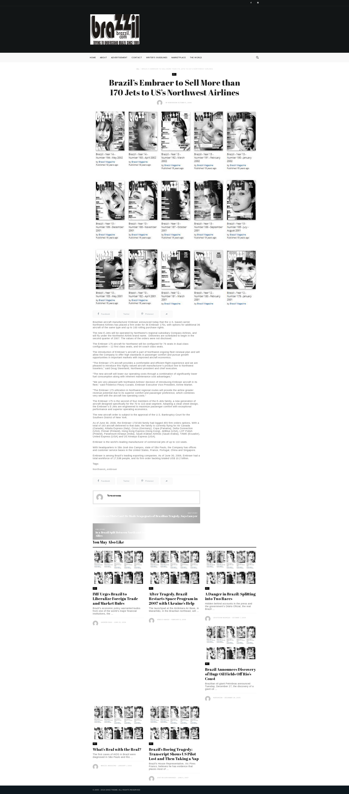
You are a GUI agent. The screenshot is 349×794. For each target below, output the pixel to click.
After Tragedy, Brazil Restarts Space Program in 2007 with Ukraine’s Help (173, 598)
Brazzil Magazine (108, 766)
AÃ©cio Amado (163, 620)
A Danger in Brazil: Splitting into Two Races (230, 596)
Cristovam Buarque (221, 618)
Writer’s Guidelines (156, 57)
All (137, 69)
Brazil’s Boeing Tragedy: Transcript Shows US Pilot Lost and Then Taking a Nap (174, 754)
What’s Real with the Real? (117, 749)
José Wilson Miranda (166, 778)
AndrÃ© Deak (106, 622)
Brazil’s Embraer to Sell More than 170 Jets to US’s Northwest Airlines (177, 69)
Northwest (99, 469)
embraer (112, 469)
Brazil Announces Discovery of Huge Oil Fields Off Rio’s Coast (230, 674)
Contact (137, 57)
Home (93, 57)
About (103, 57)
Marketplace (179, 57)
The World (196, 57)
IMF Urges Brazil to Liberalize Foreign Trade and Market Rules (115, 598)
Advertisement (119, 57)
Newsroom (172, 103)
